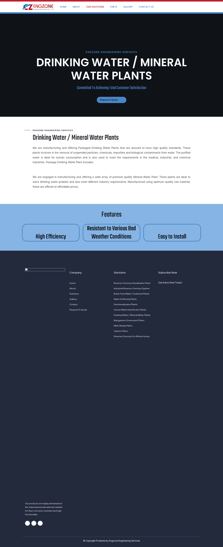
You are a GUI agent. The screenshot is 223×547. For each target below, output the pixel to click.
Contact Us (146, 6)
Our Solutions (95, 6)
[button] (111, 100)
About (76, 6)
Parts (113, 6)
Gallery (128, 6)
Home (63, 6)
